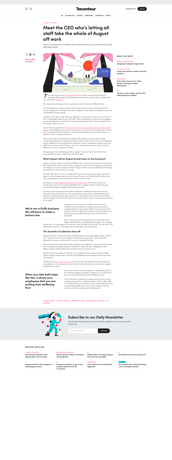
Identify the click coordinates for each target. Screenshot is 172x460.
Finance (80, 15)
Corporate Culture (78, 300)
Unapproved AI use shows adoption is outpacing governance (39, 365)
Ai (117, 91)
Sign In (142, 9)
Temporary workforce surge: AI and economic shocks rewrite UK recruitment (69, 366)
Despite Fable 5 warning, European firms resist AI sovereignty (100, 355)
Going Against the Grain (73, 95)
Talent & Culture (50, 23)
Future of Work (49, 300)
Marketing (89, 15)
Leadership (99, 15)
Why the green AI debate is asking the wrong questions (70, 355)
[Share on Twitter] (26, 54)
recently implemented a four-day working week (70, 183)
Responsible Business (65, 352)
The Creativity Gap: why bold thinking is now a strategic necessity (132, 365)
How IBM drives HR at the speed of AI (132, 354)
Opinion (122, 362)
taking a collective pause (62, 262)
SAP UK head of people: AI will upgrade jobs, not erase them (36, 355)
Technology (70, 15)
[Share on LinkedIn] (30, 54)
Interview (46, 303)
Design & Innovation (125, 61)
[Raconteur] (86, 8)
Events (108, 15)
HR (62, 15)
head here (59, 100)
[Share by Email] (34, 54)
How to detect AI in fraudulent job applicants (99, 365)
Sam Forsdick (30, 59)
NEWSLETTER (131, 9)
